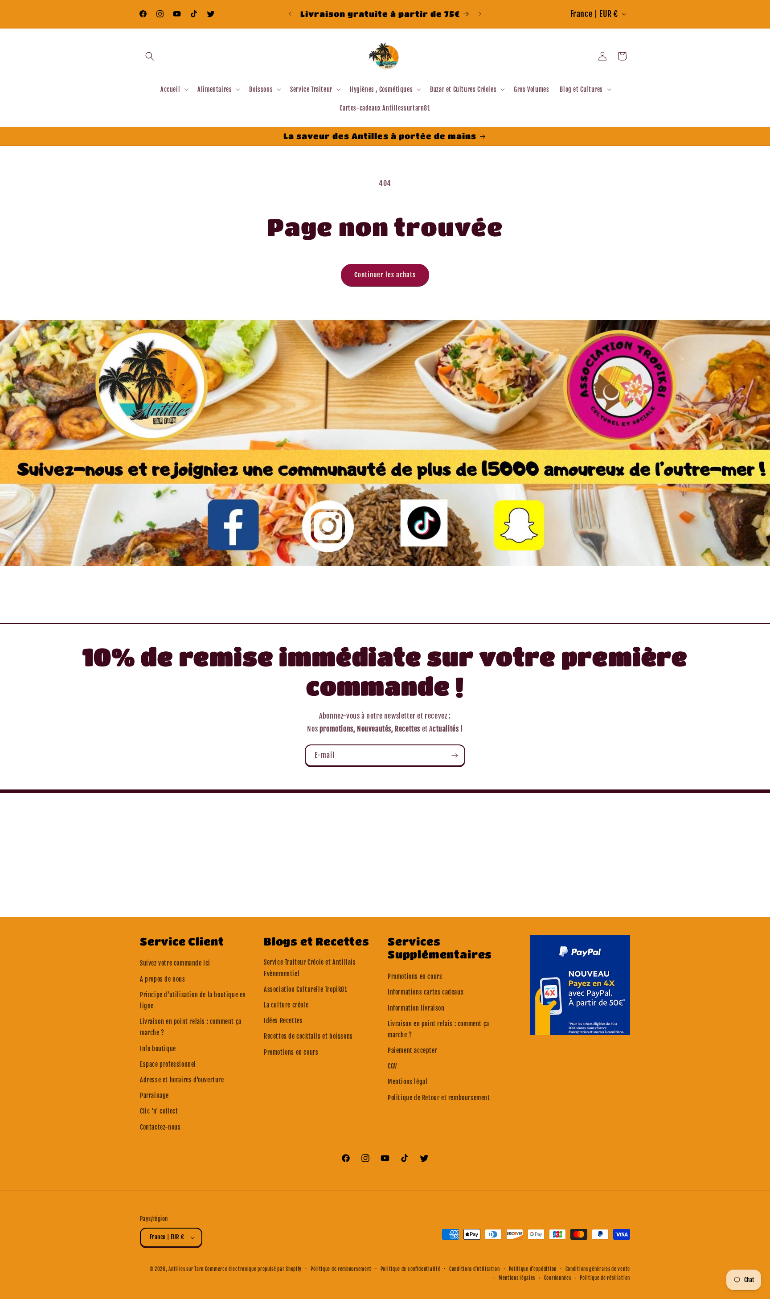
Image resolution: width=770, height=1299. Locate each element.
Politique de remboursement (341, 1269)
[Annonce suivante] (480, 13)
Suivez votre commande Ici (175, 963)
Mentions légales (517, 1278)
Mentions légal (407, 1081)
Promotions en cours (291, 1052)
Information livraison (416, 1008)
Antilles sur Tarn (186, 1269)
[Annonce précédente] (290, 13)
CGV (392, 1066)
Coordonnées (557, 1278)
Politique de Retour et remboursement (439, 1098)
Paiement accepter (412, 1050)
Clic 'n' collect (159, 1111)
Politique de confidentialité (411, 1269)
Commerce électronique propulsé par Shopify (253, 1269)
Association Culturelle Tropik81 (306, 989)
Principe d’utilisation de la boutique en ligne (193, 1000)
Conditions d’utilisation (474, 1269)
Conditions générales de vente (597, 1269)
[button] (150, 56)
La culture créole (286, 1005)
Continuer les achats (385, 275)
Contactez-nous (160, 1127)
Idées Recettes (283, 1020)
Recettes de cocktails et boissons (308, 1036)
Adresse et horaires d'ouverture (182, 1080)
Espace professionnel (168, 1064)
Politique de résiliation (605, 1278)
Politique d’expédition (533, 1269)
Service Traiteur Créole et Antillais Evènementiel (310, 967)
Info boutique (158, 1048)
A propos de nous (162, 979)
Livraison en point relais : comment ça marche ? (191, 1027)
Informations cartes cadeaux (425, 992)
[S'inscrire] (454, 755)
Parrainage (154, 1095)
